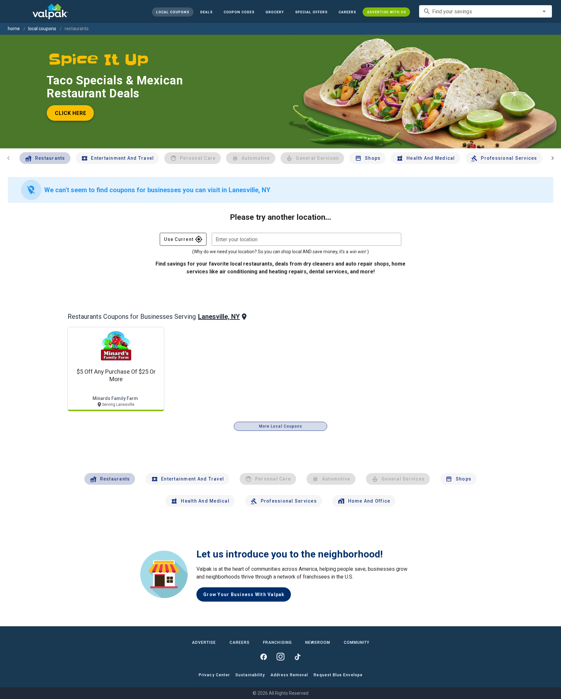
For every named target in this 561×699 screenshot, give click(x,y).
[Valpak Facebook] (263, 657)
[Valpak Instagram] (280, 657)
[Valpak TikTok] (297, 657)
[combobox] (485, 11)
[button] (311, 12)
